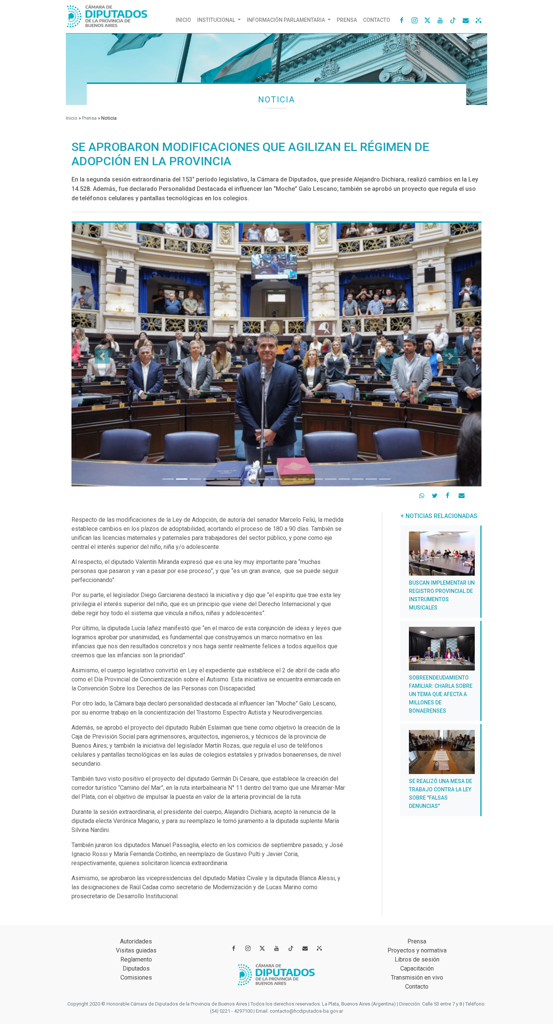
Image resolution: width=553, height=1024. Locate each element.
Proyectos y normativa (417, 950)
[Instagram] (414, 20)
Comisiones (136, 977)
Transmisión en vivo (417, 977)
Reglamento (136, 959)
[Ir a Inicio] (107, 14)
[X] (427, 20)
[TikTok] (453, 20)
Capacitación (417, 968)
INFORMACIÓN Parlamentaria (286, 20)
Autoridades (136, 941)
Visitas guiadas (136, 950)
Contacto (376, 20)
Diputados (136, 968)
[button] (102, 356)
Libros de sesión (417, 959)
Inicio (185, 20)
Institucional (216, 20)
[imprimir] (476, 494)
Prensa (347, 20)
